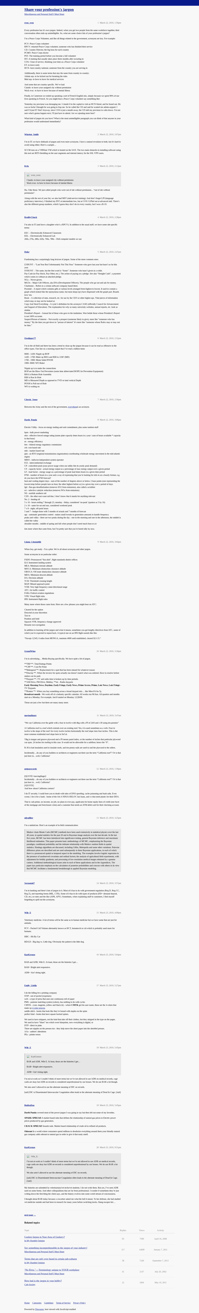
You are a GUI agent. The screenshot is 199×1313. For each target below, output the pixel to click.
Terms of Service (63, 1303)
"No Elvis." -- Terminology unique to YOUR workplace (51, 1269)
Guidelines (48, 1303)
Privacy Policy (79, 1303)
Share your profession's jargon (49, 9)
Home (27, 1303)
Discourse (39, 1309)
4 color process (38, 1008)
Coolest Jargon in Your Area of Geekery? (44, 1237)
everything (72, 407)
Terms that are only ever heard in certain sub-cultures (50, 1258)
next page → (30, 1215)
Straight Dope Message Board (14, 3)
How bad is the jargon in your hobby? (43, 1280)
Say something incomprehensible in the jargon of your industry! (55, 1247)
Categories (36, 1303)
